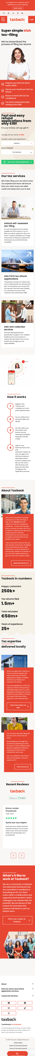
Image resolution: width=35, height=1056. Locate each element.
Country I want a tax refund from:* (13, 139)
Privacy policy (18, 1043)
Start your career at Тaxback (16, 920)
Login (32, 20)
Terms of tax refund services (18, 1045)
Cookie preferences (17, 1055)
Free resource (22, 767)
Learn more (18, 8)
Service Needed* (7, 148)
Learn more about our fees (18, 706)
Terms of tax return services (18, 1048)
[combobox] (17, 143)
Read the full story (20, 563)
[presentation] (13, 855)
